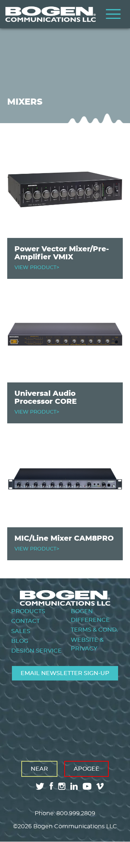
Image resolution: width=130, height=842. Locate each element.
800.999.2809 (75, 813)
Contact (25, 621)
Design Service (36, 651)
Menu (113, 14)
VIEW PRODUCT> (36, 267)
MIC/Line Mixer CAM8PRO (64, 538)
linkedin (74, 786)
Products (28, 611)
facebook (51, 786)
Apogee (86, 769)
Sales (20, 631)
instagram (61, 786)
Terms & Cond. (94, 630)
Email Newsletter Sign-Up (65, 673)
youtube (87, 786)
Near (39, 769)
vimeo (100, 786)
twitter (40, 786)
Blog (19, 641)
